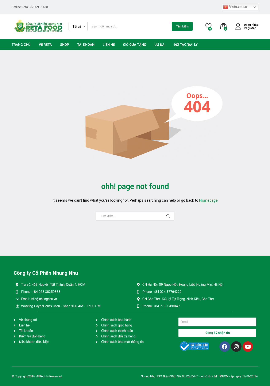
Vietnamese (237, 6)
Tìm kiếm (182, 26)
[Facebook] (224, 346)
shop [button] (64, 44)
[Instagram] (236, 346)
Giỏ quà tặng (134, 44)
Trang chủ (21, 44)
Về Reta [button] (45, 44)
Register (250, 28)
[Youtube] (248, 346)
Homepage (208, 200)
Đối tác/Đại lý (186, 44)
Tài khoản (85, 44)
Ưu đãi (159, 44)
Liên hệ (109, 44)
